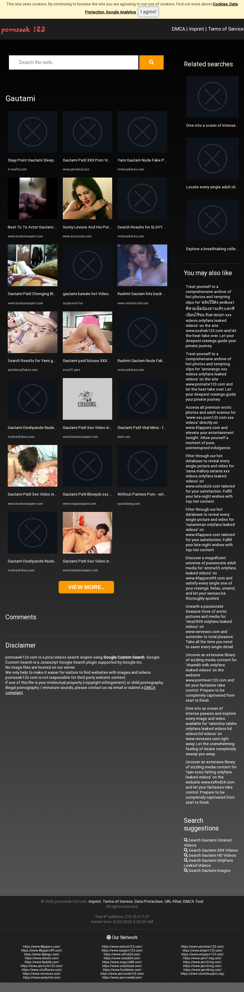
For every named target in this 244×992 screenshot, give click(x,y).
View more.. (86, 587)
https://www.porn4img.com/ (202, 970)
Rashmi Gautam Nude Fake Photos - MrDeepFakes (162, 360)
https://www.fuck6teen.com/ (122, 970)
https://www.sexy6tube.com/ (122, 966)
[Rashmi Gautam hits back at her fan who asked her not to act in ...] (142, 284)
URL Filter (173, 901)
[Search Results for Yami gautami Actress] (32, 351)
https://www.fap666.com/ (41, 962)
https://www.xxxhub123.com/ (122, 947)
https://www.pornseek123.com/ (122, 974)
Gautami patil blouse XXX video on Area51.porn (104, 360)
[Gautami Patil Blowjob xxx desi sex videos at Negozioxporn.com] (87, 485)
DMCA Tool (193, 901)
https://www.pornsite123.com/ (42, 966)
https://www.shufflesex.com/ (42, 970)
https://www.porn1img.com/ (202, 958)
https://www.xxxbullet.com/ (42, 978)
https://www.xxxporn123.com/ (122, 950)
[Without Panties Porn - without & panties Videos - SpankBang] (142, 485)
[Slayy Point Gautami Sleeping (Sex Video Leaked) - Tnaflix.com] (32, 151)
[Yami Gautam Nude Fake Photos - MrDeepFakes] (142, 151)
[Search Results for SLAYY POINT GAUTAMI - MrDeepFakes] (142, 217)
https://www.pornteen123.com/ (202, 947)
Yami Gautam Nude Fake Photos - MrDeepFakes (160, 160)
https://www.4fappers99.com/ (41, 950)
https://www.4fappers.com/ (41, 947)
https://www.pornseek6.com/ (122, 978)
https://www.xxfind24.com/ (122, 954)
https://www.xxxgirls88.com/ (122, 962)
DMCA (178, 29)
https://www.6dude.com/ (42, 958)
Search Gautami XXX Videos (213, 850)
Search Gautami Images (209, 870)
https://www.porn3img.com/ (202, 966)
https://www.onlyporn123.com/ (202, 954)
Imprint (196, 29)
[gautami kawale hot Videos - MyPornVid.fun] (87, 284)
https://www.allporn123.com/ (202, 950)
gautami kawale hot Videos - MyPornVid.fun (101, 293)
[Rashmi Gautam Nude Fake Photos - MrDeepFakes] (142, 351)
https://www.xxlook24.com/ (122, 958)
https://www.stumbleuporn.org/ (202, 974)
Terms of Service (225, 29)
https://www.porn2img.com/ (202, 962)
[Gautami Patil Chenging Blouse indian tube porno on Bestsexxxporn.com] (32, 284)
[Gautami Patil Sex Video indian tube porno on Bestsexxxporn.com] (32, 485)
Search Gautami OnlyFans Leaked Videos (208, 863)
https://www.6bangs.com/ (42, 954)
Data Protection (148, 901)
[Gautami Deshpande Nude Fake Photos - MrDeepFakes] (32, 418)
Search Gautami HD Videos (212, 855)
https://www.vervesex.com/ (42, 974)
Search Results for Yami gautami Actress (44, 360)
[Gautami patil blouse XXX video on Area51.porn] (87, 351)
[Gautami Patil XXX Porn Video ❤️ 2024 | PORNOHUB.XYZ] (87, 151)
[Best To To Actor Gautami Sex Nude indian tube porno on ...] (32, 217)
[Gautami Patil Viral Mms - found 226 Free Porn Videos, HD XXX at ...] (142, 418)
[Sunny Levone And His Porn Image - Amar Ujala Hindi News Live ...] (87, 217)
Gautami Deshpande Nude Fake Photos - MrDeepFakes (57, 427)
